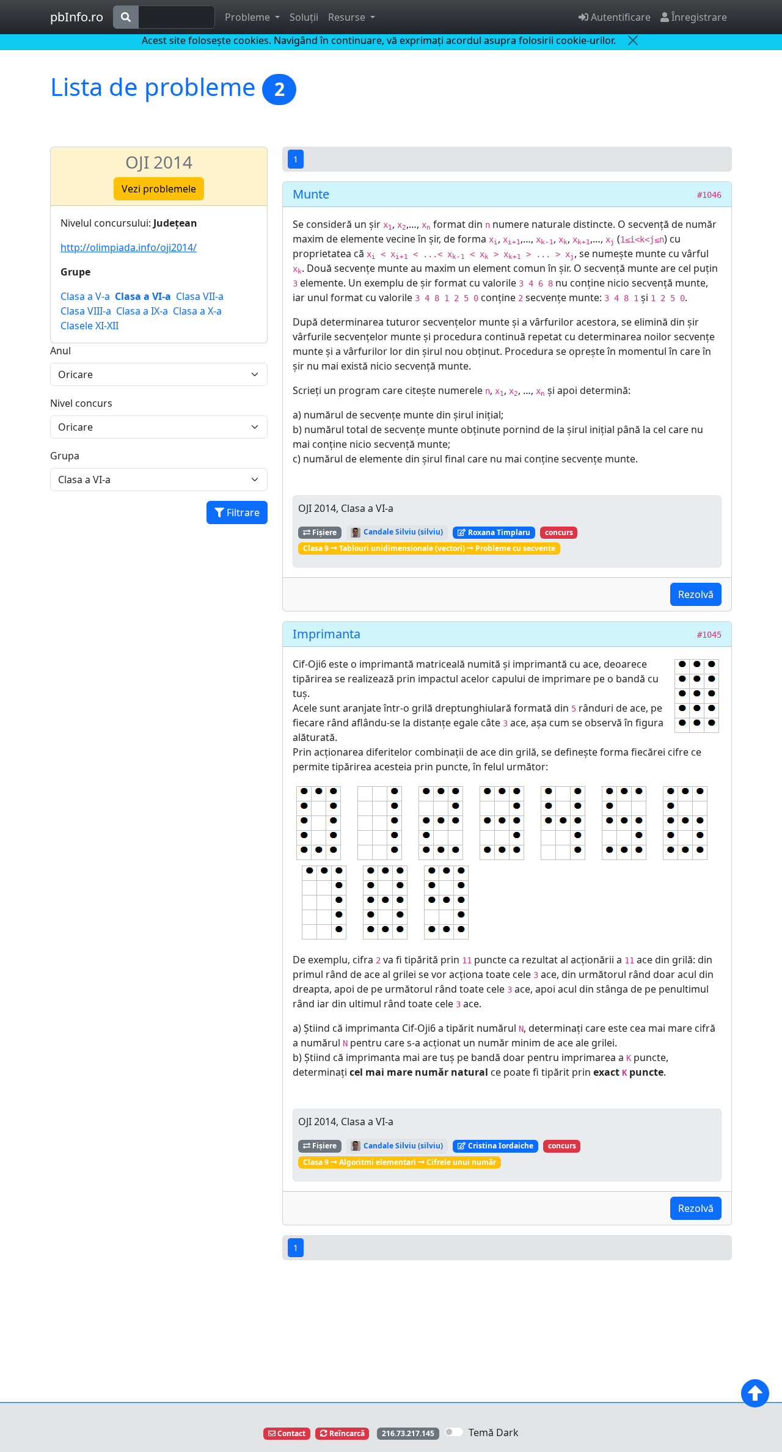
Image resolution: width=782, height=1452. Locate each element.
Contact (290, 1433)
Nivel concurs (81, 403)
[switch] (454, 1432)
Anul (60, 350)
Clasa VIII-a (85, 311)
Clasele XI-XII (89, 325)
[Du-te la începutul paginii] (755, 1393)
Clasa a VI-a (143, 296)
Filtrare (242, 512)
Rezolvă (696, 594)
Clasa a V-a (85, 296)
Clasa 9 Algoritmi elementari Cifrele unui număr (399, 1162)
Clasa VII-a (200, 296)
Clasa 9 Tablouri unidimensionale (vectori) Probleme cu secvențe (429, 548)
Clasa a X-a (197, 311)
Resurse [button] (348, 17)
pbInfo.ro (76, 17)
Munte (311, 194)
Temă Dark (494, 1432)
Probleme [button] (248, 17)
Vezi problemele (159, 188)
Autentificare (619, 17)
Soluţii (304, 17)
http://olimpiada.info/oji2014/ (128, 247)
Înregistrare (698, 17)
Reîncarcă (346, 1433)
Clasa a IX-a (142, 311)
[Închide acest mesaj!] (633, 40)
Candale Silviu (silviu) (402, 532)
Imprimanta (326, 634)
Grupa (64, 455)
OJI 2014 (158, 161)
